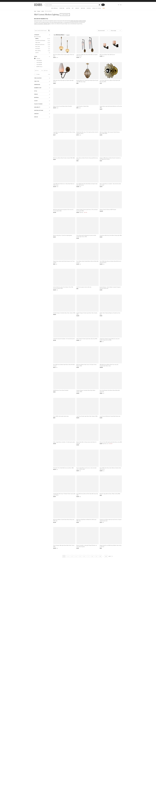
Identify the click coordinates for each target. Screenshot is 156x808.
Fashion (89, 8)
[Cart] (120, 4)
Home (35, 11)
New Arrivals (54, 8)
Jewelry (77, 8)
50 (106, 556)
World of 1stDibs (96, 8)
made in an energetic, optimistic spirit (41, 23)
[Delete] (65, 34)
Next (110, 556)
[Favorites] (118, 4)
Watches (83, 8)
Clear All (67, 34)
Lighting (68, 8)
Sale (104, 8)
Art (73, 8)
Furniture (61, 8)
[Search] (48, 30)
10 (100, 556)
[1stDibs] (38, 4)
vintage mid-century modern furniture (78, 20)
